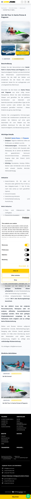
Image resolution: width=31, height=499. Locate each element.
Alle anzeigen (22, 53)
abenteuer (22, 8)
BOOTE (3, 433)
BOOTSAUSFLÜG (5, 438)
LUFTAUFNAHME (21, 429)
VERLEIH (3, 436)
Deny (15, 280)
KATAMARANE (4, 441)
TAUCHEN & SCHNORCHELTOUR (21, 423)
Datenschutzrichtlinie (6, 456)
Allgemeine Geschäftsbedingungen (10, 457)
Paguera (26, 138)
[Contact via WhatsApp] (28, 496)
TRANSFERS (5, 447)
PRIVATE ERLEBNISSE (21, 448)
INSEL (2, 443)
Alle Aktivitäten (13, 8)
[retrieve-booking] (28, 2)
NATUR (18, 419)
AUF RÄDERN (20, 426)
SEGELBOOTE (4, 440)
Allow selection (15, 275)
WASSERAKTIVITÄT (19, 58)
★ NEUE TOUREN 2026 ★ (7, 419)
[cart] (25, 2)
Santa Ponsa (16, 138)
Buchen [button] (15, 497)
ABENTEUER (7, 58)
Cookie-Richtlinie (7, 458)
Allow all (15, 270)
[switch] (27, 250)
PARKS (18, 421)
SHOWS (19, 433)
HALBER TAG (4, 423)
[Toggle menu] (2, 2)
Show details (22, 266)
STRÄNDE (3, 424)
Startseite (4, 8)
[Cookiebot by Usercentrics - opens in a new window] (22, 218)
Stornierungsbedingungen (21, 457)
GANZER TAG (4, 421)
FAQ (15, 458)
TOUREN (4, 416)
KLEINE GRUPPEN (5, 426)
